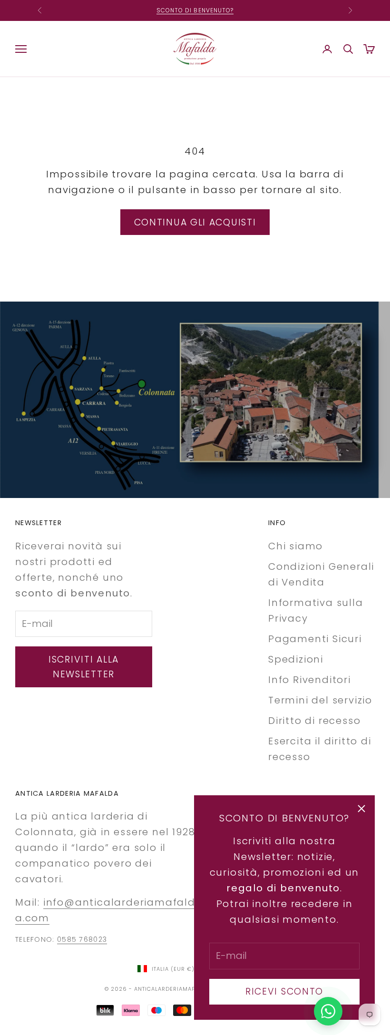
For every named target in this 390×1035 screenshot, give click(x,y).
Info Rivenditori (309, 679)
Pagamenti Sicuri (315, 638)
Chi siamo (295, 546)
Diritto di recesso (314, 720)
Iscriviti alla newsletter (84, 667)
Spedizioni (295, 659)
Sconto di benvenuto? (195, 10)
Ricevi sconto (284, 991)
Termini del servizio (320, 700)
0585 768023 (82, 939)
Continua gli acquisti (195, 222)
